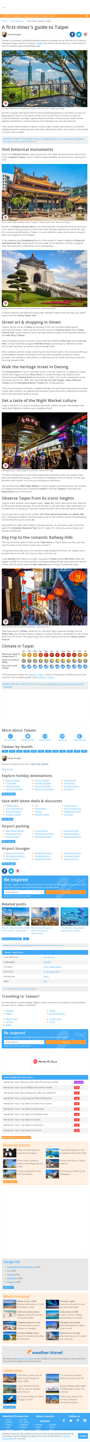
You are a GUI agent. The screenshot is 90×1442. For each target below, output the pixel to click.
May (33, 751)
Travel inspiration (16, 21)
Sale (77, 1087)
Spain (51, 1429)
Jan (5, 751)
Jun (41, 751)
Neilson (38, 811)
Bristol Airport (13, 836)
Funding (23, 1427)
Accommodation (57, 1013)
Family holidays (13, 786)
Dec (84, 751)
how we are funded (27, 945)
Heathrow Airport (43, 859)
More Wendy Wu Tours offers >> (16, 1137)
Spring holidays (42, 780)
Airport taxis (12, 1019)
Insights (44, 16)
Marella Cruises (42, 814)
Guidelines (24, 1425)
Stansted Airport (14, 833)
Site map (9, 1429)
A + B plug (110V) (51, 971)
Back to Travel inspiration (12, 939)
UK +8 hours (49, 957)
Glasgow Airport (71, 833)
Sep (62, 751)
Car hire (9, 1022)
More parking (8, 841)
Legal (8, 1427)
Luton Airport (41, 830)
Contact (9, 1422)
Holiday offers (12, 805)
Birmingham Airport (44, 833)
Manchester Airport (15, 830)
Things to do (55, 1019)
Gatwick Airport (71, 830)
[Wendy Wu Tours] (45, 1070)
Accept (83, 1436)
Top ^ (26, 939)
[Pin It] (5, 104)
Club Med (68, 814)
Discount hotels (13, 814)
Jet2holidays (40, 808)
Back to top (7, 769)
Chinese (47, 962)
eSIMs (8, 1025)
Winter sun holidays (44, 789)
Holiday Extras (70, 805)
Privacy (9, 1425)
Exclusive (79, 1082)
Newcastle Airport (72, 836)
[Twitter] (79, 35)
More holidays (9, 794)
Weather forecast (45, 740)
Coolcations (69, 783)
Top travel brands (14, 808)
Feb (12, 751)
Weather (6, 16)
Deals (26, 16)
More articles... (10, 1181)
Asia (33, 764)
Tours (52, 1022)
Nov (77, 751)
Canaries (52, 1424)
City (38, 764)
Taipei (39, 43)
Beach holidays (13, 780)
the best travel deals (25, 1358)
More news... (9, 1407)
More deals (7, 819)
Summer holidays (43, 783)
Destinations (17, 16)
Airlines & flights (13, 811)
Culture (44, 764)
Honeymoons (70, 780)
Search (52, 16)
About (8, 1420)
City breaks (11, 783)
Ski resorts (69, 789)
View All (8, 1287)
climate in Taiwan (46, 677)
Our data (23, 1420)
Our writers (24, 1422)
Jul (48, 751)
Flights (9, 1013)
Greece (52, 1427)
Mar (19, 751)
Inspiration (34, 16)
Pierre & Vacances (72, 808)
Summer (11, 1282)
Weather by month (27, 740)
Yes (45, 981)
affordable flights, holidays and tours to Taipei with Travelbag (53, 138)
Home (4, 21)
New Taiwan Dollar (52, 966)
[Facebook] (72, 35)
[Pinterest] (85, 35)
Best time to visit (10, 740)
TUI (36, 805)
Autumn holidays (43, 786)
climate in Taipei (36, 674)
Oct (69, 751)
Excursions (12, 1278)
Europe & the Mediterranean (21, 1267)
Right (46, 976)
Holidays (10, 1010)
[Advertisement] (48, 7)
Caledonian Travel (72, 811)
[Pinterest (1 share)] (17, 871)
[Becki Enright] (4, 760)
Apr (26, 751)
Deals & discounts (79, 740)
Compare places (71, 786)
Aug (55, 751)
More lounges (8, 864)
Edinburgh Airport (43, 836)
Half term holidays (14, 789)
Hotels (52, 1010)
